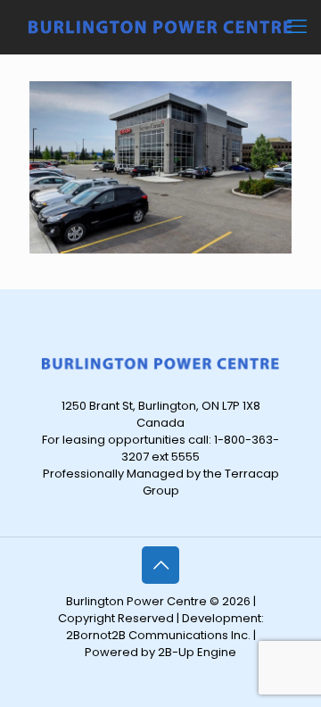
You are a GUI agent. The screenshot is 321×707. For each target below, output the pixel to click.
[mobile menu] (297, 27)
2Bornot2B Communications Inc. (158, 635)
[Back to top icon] (160, 565)
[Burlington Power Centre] (160, 26)
